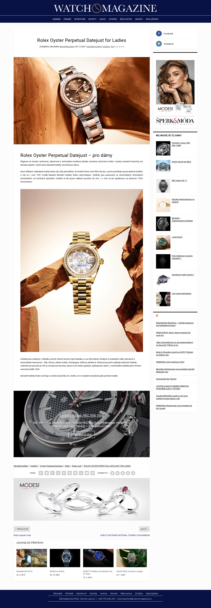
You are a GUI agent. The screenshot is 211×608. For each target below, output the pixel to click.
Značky (139, 19)
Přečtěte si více (82, 434)
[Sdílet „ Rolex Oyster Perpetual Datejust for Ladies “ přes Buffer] (75, 473)
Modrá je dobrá (57, 571)
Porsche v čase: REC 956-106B (81, 415)
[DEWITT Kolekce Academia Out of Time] (98, 558)
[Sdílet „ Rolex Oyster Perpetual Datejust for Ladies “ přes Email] (87, 473)
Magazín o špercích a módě (173, 316)
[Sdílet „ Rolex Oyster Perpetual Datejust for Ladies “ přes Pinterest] (64, 473)
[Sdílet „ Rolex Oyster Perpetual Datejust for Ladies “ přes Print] (92, 473)
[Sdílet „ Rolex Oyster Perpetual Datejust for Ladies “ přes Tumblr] (58, 473)
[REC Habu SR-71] (163, 186)
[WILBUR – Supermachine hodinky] (163, 224)
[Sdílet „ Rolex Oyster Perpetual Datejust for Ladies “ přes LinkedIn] (69, 473)
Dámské (57, 19)
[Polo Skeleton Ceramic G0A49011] (163, 261)
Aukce (102, 19)
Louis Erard (177, 237)
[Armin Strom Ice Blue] (163, 167)
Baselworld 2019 (25, 571)
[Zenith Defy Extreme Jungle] (131, 558)
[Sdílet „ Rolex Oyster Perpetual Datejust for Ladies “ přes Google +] (52, 473)
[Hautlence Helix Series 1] (163, 280)
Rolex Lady (77, 466)
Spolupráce (152, 19)
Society (92, 19)
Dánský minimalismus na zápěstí (183, 200)
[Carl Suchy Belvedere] (163, 299)
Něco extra (126, 19)
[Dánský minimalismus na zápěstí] (163, 205)
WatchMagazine (67, 46)
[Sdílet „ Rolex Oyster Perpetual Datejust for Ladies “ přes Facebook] (41, 473)
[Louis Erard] (163, 242)
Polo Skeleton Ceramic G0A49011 (182, 257)
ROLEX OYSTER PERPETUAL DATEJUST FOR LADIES (107, 466)
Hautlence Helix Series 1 (183, 275)
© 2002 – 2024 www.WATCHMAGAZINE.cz (105, 604)
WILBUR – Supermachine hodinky (182, 219)
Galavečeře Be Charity (166, 379)
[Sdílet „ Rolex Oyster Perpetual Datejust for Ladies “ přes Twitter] (47, 473)
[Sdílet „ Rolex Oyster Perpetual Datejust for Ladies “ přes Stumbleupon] (81, 473)
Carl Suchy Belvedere (181, 293)
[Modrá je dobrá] (65, 558)
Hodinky (106, 46)
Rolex (67, 466)
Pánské (67, 19)
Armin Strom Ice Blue (181, 162)
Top (112, 46)
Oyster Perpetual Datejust (51, 466)
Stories (113, 19)
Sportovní (79, 19)
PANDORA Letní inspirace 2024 (170, 362)
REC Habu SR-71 (179, 180)
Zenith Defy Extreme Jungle (129, 571)
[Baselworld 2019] (32, 558)
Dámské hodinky (94, 46)
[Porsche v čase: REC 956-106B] (163, 148)
